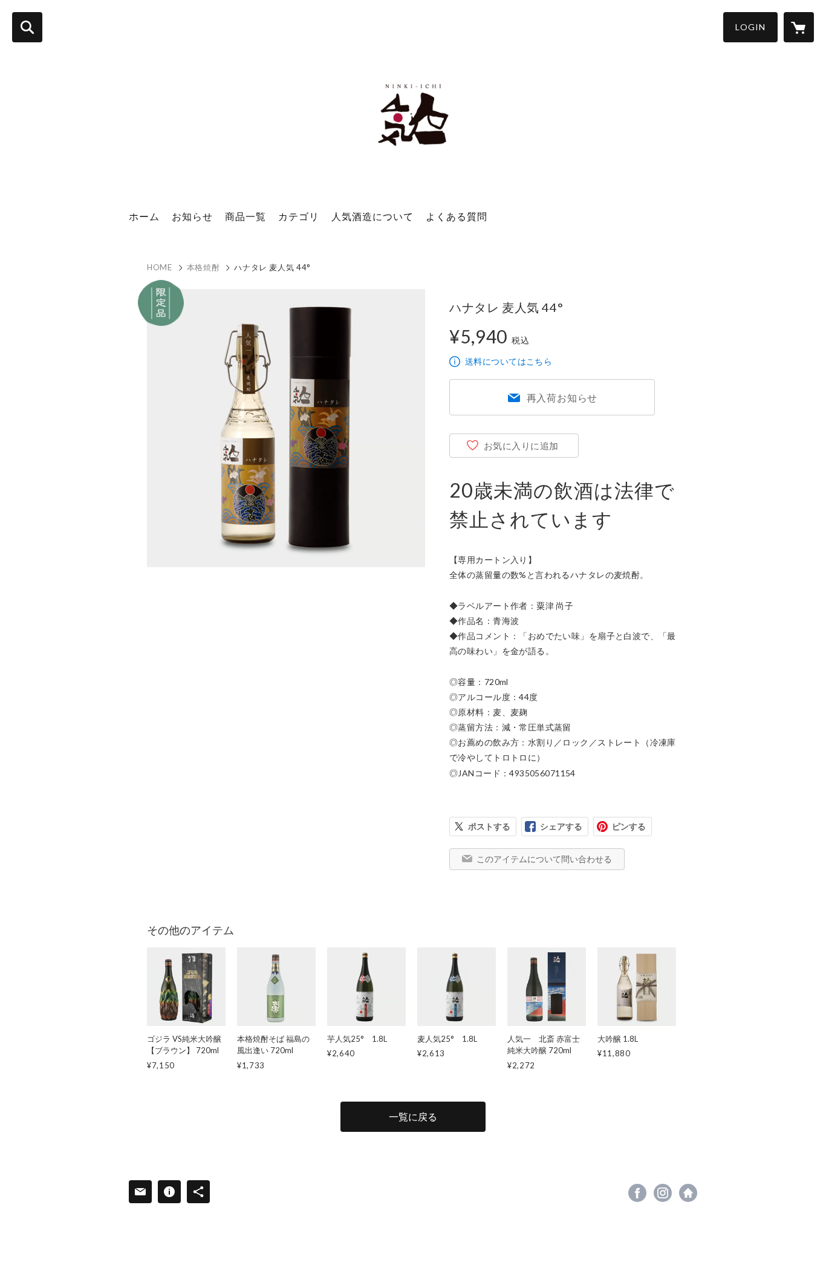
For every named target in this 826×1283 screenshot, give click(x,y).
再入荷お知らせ (562, 397)
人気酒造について (372, 216)
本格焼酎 (203, 267)
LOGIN (750, 27)
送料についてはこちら (508, 361)
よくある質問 (456, 216)
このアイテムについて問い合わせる (544, 859)
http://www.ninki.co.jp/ (688, 1193)
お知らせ (192, 216)
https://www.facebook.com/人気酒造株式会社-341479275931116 (637, 1193)
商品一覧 (245, 216)
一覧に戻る (413, 1116)
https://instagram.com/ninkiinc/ (663, 1193)
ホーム (144, 216)
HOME (159, 267)
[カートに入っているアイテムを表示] (799, 27)
